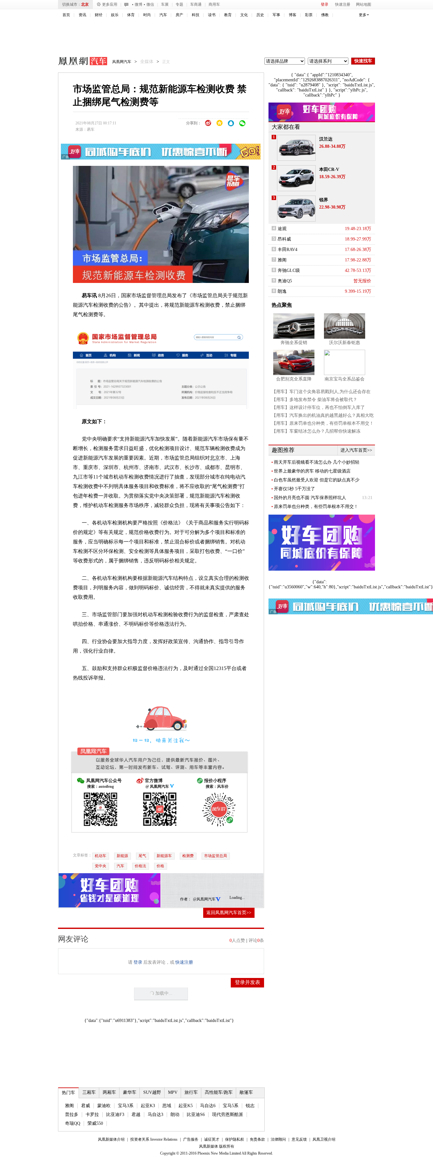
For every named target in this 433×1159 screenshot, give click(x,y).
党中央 (100, 866)
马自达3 (155, 1114)
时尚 (147, 15)
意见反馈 (299, 1139)
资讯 (82, 15)
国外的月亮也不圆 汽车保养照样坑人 (310, 497)
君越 (136, 1114)
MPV (173, 1092)
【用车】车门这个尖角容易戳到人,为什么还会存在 (321, 391)
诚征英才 (211, 1139)
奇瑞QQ (72, 1123)
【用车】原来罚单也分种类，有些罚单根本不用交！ (323, 423)
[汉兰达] (296, 148)
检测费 (188, 856)
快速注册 (342, 4)
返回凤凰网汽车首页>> (228, 912)
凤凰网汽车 (78, 62)
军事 (276, 15)
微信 (150, 4)
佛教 (325, 15)
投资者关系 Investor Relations (154, 1139)
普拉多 (71, 1114)
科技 (195, 15)
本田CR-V (329, 169)
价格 (160, 866)
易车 (90, 129)
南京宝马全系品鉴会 (345, 379)
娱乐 (115, 15)
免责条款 (257, 1139)
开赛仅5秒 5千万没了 (294, 488)
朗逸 (282, 291)
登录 (324, 4)
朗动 (175, 1114)
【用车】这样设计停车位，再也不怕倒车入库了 (318, 407)
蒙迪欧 (104, 1105)
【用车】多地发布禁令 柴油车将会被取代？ (314, 399)
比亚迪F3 (115, 1114)
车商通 (196, 4)
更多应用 (109, 4)
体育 (131, 15)
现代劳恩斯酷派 (227, 1114)
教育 (228, 15)
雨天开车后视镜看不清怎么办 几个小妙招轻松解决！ (316, 462)
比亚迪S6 (196, 1114)
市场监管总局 (215, 856)
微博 (138, 4)
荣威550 (95, 1123)
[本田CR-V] (296, 178)
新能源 (122, 856)
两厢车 (109, 1092)
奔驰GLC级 (289, 270)
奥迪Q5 (285, 281)
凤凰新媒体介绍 (111, 1139)
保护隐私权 (234, 1139)
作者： (185, 899)
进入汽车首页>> (356, 450)
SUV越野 (152, 1092)
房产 (179, 15)
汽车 (163, 15)
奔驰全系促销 (294, 342)
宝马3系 (125, 1105)
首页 (66, 15)
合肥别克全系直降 (294, 379)
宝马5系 (230, 1105)
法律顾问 (278, 1139)
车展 (165, 4)
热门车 (68, 1092)
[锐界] (296, 209)
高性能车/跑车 (219, 1092)
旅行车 (191, 1092)
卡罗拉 (92, 1114)
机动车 (100, 856)
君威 (85, 1105)
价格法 (140, 866)
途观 (282, 228)
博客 (292, 15)
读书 (212, 15)
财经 (98, 15)
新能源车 (164, 856)
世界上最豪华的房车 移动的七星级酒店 (312, 471)
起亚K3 (148, 1105)
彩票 (309, 15)
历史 (260, 15)
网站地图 (363, 4)
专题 (179, 4)
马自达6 (208, 1105)
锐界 (323, 199)
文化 (244, 15)
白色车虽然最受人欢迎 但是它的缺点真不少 (316, 480)
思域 (166, 1105)
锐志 (250, 1105)
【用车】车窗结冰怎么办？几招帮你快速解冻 (316, 431)
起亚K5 (185, 1105)
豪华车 (129, 1092)
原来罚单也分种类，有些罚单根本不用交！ (316, 506)
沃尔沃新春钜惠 (344, 342)
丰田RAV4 (287, 249)
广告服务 (190, 1139)
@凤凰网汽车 (204, 899)
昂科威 (284, 239)
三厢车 (89, 1092)
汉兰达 (326, 139)
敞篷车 (246, 1092)
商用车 (214, 4)
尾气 (142, 856)
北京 (85, 4)
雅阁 (69, 1105)
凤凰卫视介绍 (324, 1139)
